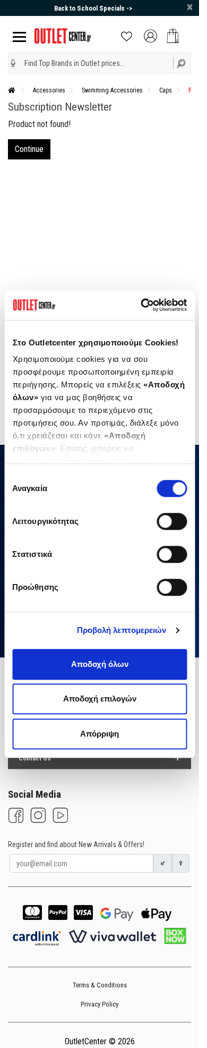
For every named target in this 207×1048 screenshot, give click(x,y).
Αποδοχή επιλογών (99, 698)
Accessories (49, 90)
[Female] (181, 863)
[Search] (182, 63)
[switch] (172, 521)
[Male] (163, 863)
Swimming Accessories (112, 90)
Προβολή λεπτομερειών (122, 630)
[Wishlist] (126, 35)
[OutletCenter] (62, 35)
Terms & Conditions (100, 985)
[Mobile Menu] (17, 36)
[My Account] (150, 35)
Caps (165, 90)
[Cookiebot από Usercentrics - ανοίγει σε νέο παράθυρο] (142, 305)
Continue (29, 149)
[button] (13, 63)
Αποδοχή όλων (99, 664)
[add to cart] (173, 36)
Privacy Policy (99, 1004)
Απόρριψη (99, 733)
